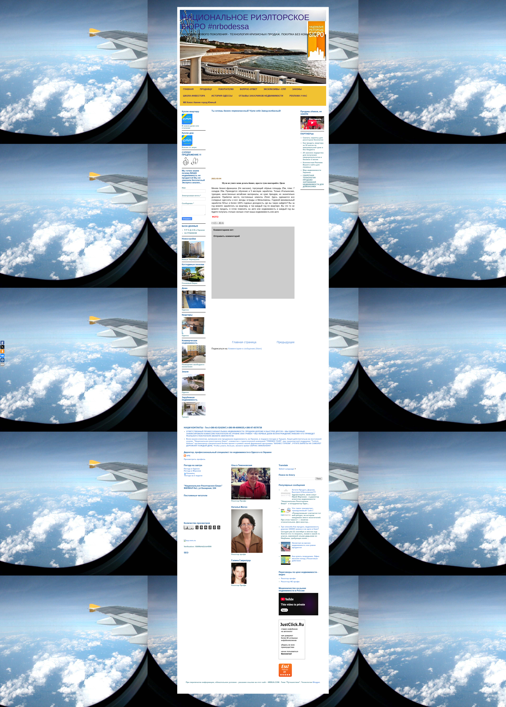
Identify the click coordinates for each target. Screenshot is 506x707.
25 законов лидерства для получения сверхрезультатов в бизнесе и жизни (313, 156)
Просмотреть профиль (194, 459)
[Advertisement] (253, 319)
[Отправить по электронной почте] (212, 223)
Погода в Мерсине (192, 471)
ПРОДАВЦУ (206, 89)
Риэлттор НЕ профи (290, 582)
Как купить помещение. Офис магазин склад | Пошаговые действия (305, 558)
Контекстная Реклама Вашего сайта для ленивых (313, 164)
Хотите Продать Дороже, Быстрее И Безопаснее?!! (304, 491)
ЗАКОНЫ (297, 89)
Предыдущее (286, 342)
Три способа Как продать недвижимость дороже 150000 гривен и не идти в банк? (300, 528)
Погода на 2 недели (193, 475)
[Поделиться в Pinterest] (222, 223)
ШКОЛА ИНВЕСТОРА (194, 96)
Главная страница (244, 342)
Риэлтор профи (288, 578)
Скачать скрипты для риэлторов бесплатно (313, 139)
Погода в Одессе (192, 469)
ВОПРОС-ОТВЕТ (248, 89)
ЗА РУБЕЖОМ (190, 233)
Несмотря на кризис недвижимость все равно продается (304, 545)
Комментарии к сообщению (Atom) (245, 348)
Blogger (316, 682)
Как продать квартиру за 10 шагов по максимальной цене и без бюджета (313, 146)
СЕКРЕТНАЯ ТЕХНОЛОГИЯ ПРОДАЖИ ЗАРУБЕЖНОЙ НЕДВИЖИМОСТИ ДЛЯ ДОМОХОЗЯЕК (313, 181)
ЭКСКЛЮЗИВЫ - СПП (275, 89)
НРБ (188, 456)
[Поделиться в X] (217, 223)
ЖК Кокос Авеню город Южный (199, 102)
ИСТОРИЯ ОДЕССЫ (221, 96)
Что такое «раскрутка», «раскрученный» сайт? (302, 509)
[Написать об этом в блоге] (215, 223)
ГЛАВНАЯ (188, 89)
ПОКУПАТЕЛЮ (226, 89)
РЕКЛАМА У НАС (298, 96)
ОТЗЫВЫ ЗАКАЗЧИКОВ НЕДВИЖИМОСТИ (261, 96)
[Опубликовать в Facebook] (220, 223)
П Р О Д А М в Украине (194, 230)
